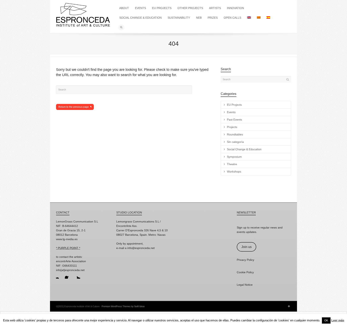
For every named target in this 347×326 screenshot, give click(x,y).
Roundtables (235, 134)
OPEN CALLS (232, 17)
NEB (199, 17)
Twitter (77, 275)
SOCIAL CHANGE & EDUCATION (140, 17)
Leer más (337, 320)
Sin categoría (235, 141)
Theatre (232, 164)
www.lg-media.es (67, 239)
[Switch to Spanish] (268, 17)
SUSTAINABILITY (179, 17)
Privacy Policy (245, 259)
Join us (246, 247)
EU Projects (234, 104)
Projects (232, 127)
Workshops (234, 171)
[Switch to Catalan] (258, 17)
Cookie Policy (245, 272)
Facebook (68, 275)
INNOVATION (235, 8)
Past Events (234, 119)
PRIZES (213, 17)
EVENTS (140, 8)
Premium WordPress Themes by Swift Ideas (123, 306)
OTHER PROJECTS (190, 8)
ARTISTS (215, 8)
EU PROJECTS (161, 8)
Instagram (59, 275)
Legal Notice (245, 284)
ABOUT (124, 8)
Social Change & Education (244, 149)
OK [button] (326, 320)
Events (231, 112)
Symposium (234, 156)
